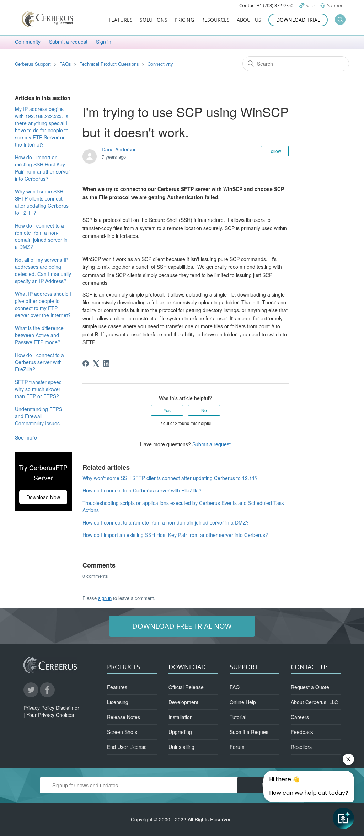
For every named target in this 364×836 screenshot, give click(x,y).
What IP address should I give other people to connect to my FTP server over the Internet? (43, 304)
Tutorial (238, 716)
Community (28, 41)
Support (335, 5)
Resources (215, 20)
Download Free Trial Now (182, 626)
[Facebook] (85, 363)
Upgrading (180, 731)
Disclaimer (67, 707)
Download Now (43, 497)
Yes (167, 410)
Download (187, 666)
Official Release (186, 687)
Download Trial (298, 19)
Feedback (302, 731)
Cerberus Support (33, 63)
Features (121, 20)
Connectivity (160, 63)
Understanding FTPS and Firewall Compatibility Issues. (38, 416)
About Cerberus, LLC (314, 701)
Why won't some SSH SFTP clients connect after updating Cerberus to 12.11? (42, 202)
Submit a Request (250, 731)
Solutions (153, 20)
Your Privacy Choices (50, 714)
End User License (127, 746)
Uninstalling (181, 746)
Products (123, 666)
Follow (274, 151)
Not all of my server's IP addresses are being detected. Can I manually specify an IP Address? (43, 270)
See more (26, 437)
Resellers (301, 746)
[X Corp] (96, 363)
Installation (180, 716)
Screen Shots (122, 731)
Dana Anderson (119, 149)
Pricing (184, 20)
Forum (237, 746)
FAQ (235, 687)
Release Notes (123, 716)
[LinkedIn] (106, 363)
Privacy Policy (38, 707)
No (204, 410)
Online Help (243, 701)
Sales (311, 5)
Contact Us (310, 666)
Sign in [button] (103, 41)
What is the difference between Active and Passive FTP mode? (39, 335)
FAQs (65, 63)
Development (183, 701)
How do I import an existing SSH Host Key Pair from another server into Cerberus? (42, 168)
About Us (249, 20)
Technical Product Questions (110, 63)
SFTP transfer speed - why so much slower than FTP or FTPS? (40, 389)
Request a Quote (310, 687)
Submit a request (68, 41)
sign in (105, 598)
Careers (300, 716)
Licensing (117, 701)
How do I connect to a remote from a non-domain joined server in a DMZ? (41, 236)
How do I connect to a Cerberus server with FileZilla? (39, 362)
